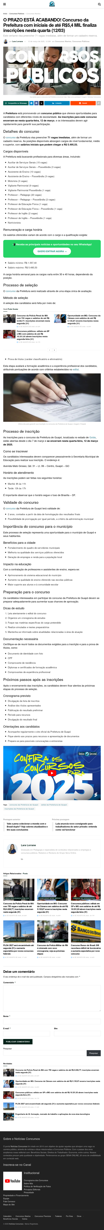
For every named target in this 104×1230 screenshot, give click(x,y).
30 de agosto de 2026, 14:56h (49, 957)
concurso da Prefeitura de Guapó (24, 805)
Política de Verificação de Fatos (37, 1186)
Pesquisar (7, 1048)
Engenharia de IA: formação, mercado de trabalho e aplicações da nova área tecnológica (52, 1114)
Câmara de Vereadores (84, 898)
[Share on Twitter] (41, 103)
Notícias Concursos (19, 1146)
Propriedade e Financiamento (16, 1195)
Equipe (6, 1198)
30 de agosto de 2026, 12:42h (83, 957)
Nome (6, 1016)
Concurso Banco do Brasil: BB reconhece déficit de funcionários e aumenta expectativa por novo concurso (86, 949)
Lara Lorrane (17, 41)
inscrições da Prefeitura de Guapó (19, 809)
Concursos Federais (15, 940)
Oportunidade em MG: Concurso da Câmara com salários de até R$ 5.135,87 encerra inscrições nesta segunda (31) (84, 319)
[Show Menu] (4, 4)
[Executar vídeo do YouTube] (52, 773)
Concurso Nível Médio (50, 898)
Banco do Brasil (81, 940)
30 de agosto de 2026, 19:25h (80, 326)
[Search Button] (99, 4)
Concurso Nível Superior (51, 940)
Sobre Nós (28, 1183)
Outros (24, 1219)
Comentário (9, 982)
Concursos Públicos (16, 13)
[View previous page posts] (50, 350)
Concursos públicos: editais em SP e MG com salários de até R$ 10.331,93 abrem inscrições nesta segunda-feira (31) (33, 335)
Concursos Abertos (33, 13)
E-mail (7, 1028)
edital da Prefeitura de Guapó (54, 805)
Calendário (7, 1216)
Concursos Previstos (43, 1216)
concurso (11, 137)
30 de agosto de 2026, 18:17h (29, 342)
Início (5, 13)
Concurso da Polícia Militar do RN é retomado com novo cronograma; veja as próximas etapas (52, 949)
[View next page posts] (54, 350)
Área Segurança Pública (17, 898)
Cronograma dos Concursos (36, 1180)
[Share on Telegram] (31, 103)
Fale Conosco (9, 1201)
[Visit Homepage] (52, 4)
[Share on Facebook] (36, 103)
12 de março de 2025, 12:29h (39, 41)
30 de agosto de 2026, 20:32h (29, 326)
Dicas (79, 1216)
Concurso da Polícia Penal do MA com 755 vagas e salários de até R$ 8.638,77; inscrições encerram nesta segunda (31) (33, 319)
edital (76, 369)
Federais (58, 1216)
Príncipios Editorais (32, 1189)
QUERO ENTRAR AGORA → (52, 251)
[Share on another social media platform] (98, 103)
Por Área (69, 1216)
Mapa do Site (9, 1204)
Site (56, 1028)
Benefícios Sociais (10, 1219)
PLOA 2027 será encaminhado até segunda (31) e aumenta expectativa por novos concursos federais (18, 949)
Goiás (92, 437)
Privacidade (29, 1192)
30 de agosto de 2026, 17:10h (15, 957)
